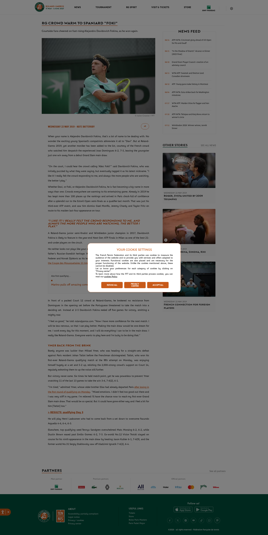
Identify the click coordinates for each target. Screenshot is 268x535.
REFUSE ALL (112, 285)
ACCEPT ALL (158, 285)
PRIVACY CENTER (135, 285)
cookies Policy (110, 277)
